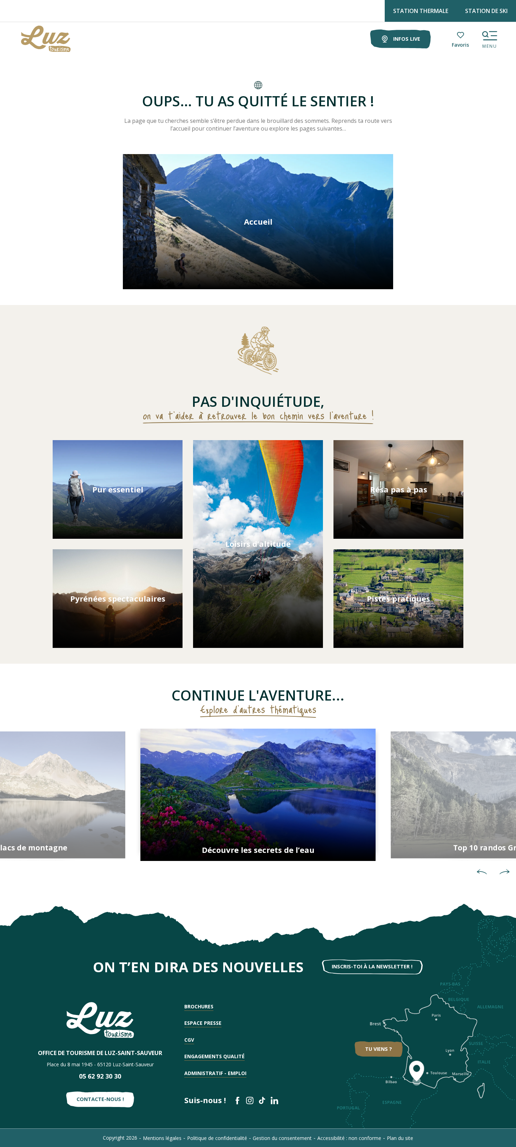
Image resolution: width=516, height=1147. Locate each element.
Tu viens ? (378, 1049)
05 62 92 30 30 (100, 1076)
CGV (189, 1039)
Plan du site (400, 1138)
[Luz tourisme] (37, 39)
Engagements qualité (214, 1056)
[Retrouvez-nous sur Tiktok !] (262, 1100)
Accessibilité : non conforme (349, 1138)
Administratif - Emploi (215, 1073)
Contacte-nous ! (100, 1099)
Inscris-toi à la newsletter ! (372, 966)
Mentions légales (162, 1138)
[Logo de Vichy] (100, 1020)
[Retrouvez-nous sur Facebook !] (237, 1100)
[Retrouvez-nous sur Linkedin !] (274, 1100)
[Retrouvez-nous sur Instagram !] (249, 1100)
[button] (481, 872)
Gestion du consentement (282, 1138)
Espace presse (202, 1023)
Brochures (198, 1006)
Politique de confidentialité (217, 1138)
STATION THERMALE (420, 11)
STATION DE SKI (486, 11)
